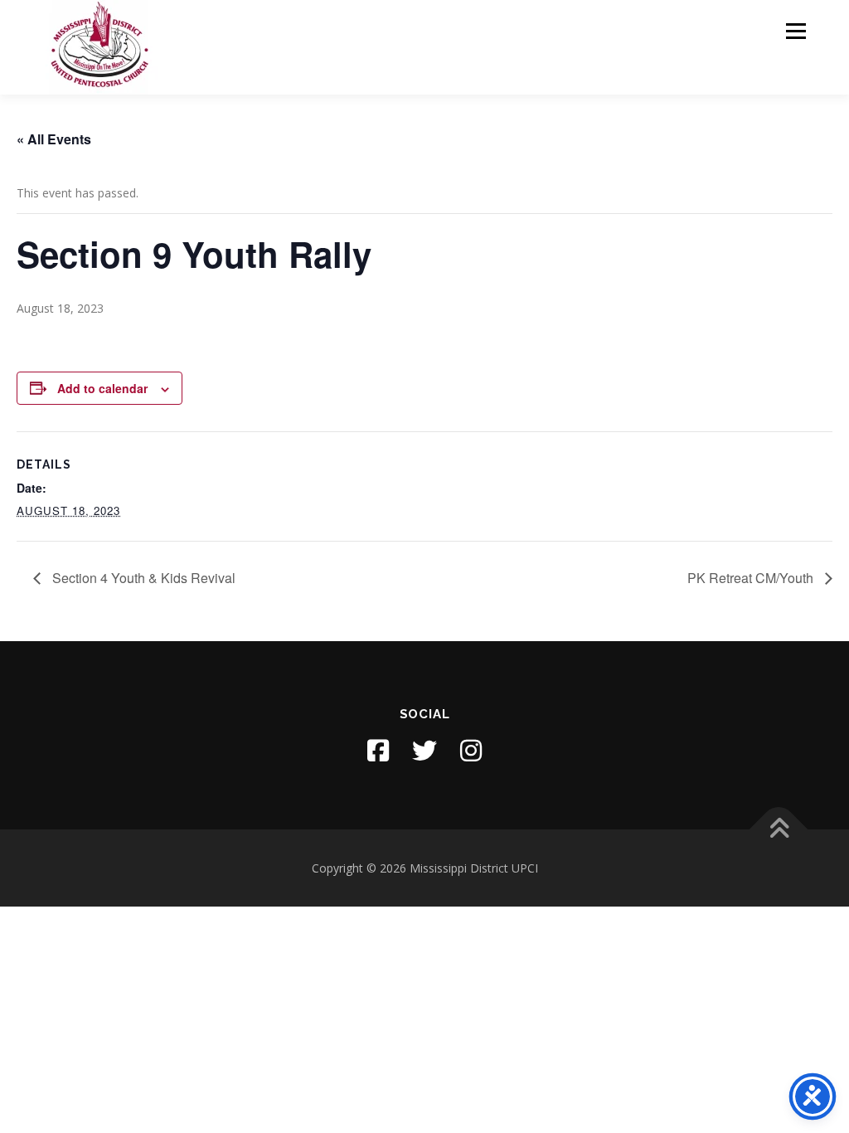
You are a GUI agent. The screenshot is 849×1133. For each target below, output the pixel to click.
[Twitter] (424, 750)
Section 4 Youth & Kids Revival (142, 577)
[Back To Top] (779, 829)
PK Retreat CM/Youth (752, 577)
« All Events (54, 138)
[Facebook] (378, 750)
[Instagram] (470, 750)
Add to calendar (102, 388)
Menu (795, 31)
